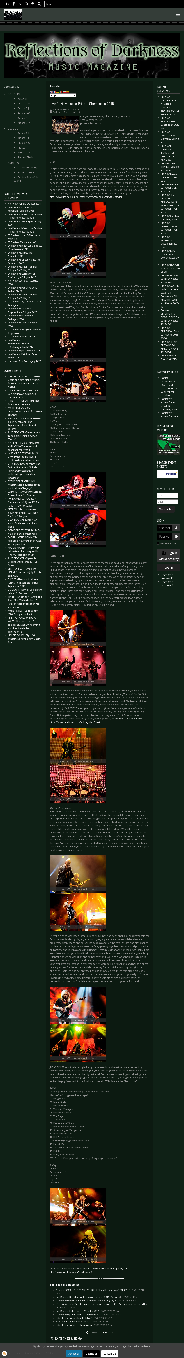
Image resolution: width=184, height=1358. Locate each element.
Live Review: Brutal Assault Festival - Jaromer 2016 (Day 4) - (96, 1297)
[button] (52, 1338)
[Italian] (61, 91)
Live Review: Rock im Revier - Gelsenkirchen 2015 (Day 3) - (96, 1300)
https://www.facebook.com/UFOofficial (101, 196)
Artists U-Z (24, 123)
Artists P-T (24, 118)
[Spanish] (67, 91)
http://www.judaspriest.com (127, 718)
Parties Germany (27, 167)
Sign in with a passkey (169, 556)
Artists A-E (24, 103)
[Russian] (64, 91)
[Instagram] (26, 4)
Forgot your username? (167, 583)
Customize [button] (110, 1353)
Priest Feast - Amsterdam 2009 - (82, 1321)
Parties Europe (26, 172)
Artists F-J (23, 108)
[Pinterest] (32, 4)
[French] (54, 91)
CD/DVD (13, 128)
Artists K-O (24, 113)
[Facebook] (14, 4)
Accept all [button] (73, 1353)
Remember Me (168, 543)
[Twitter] (19, 4)
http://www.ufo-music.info (64, 196)
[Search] (39, 4)
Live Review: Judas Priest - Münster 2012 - (87, 1311)
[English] (51, 91)
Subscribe (165, 509)
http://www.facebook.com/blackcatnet (70, 1271)
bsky (48, 4)
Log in (168, 567)
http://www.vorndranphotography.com (107, 1268)
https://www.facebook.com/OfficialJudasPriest (75, 722)
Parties (13, 163)
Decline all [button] (91, 1353)
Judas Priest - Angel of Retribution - (84, 1325)
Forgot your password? (167, 576)
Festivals (23, 98)
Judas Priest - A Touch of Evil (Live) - (84, 1318)
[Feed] (7, 4)
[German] (57, 91)
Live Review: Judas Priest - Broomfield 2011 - (88, 1314)
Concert (14, 94)
